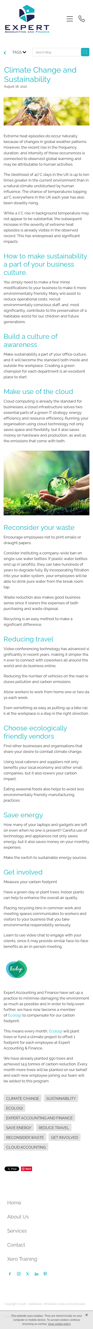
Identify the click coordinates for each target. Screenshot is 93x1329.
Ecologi (14, 1014)
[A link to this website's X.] (27, 1274)
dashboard (35, 1304)
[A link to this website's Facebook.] (10, 1274)
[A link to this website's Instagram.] (19, 1274)
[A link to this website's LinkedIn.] (36, 1274)
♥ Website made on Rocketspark (64, 1304)
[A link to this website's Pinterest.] (45, 1274)
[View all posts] (5, 53)
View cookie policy (59, 1324)
